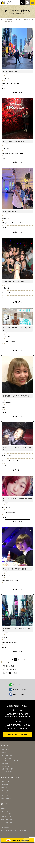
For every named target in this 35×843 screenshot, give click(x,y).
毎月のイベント (6, 795)
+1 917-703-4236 (19, 725)
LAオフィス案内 (6, 814)
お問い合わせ (6, 750)
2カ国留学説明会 (7, 758)
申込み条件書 (6, 766)
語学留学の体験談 (8, 666)
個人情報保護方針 (7, 827)
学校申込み (5, 763)
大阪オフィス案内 (7, 819)
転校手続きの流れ (7, 772)
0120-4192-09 (19, 713)
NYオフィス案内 (6, 811)
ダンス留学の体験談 (9, 669)
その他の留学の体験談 (10, 673)
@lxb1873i (17, 685)
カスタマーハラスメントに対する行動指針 (14, 830)
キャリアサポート (7, 790)
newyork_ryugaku (19, 689)
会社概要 (4, 808)
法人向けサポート (7, 793)
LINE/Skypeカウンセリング (10, 761)
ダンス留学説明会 (7, 755)
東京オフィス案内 (7, 817)
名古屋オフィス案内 (7, 822)
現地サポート (6, 787)
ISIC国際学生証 (6, 784)
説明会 (4, 752)
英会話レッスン (6, 782)
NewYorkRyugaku (19, 694)
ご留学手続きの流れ (7, 769)
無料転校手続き (6, 798)
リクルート (5, 825)
